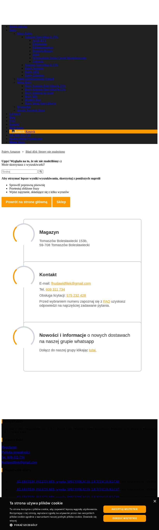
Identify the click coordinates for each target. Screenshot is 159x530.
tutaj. (93, 350)
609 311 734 (55, 289)
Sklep (61, 202)
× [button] (154, 501)
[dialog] (79, 513)
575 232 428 (76, 295)
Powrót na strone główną (26, 202)
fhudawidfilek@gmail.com (71, 283)
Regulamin (9, 447)
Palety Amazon (11, 151)
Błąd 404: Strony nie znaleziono (45, 151)
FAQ (106, 301)
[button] (54, 525)
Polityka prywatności (16, 452)
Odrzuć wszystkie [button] (124, 518)
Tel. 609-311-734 (13, 457)
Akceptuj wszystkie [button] (124, 509)
